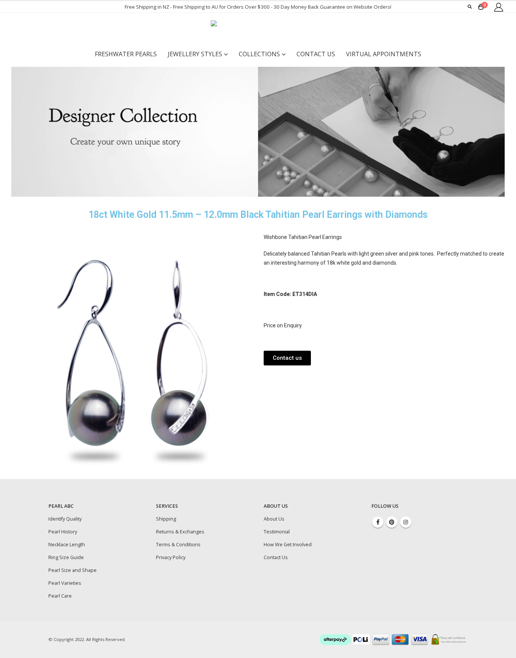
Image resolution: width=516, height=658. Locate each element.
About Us (274, 519)
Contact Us (316, 54)
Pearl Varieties (64, 583)
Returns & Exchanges (180, 532)
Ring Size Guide (66, 557)
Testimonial (277, 532)
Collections (259, 54)
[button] (287, 358)
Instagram (405, 522)
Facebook (377, 522)
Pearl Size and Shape (72, 570)
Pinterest (391, 522)
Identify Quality (65, 519)
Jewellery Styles (195, 54)
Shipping (166, 519)
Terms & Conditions (178, 544)
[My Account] (498, 7)
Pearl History (62, 532)
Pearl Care (60, 596)
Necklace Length (66, 544)
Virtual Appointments (383, 54)
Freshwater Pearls (126, 54)
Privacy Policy (170, 557)
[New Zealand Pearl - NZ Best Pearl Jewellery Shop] (258, 29)
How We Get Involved (288, 544)
